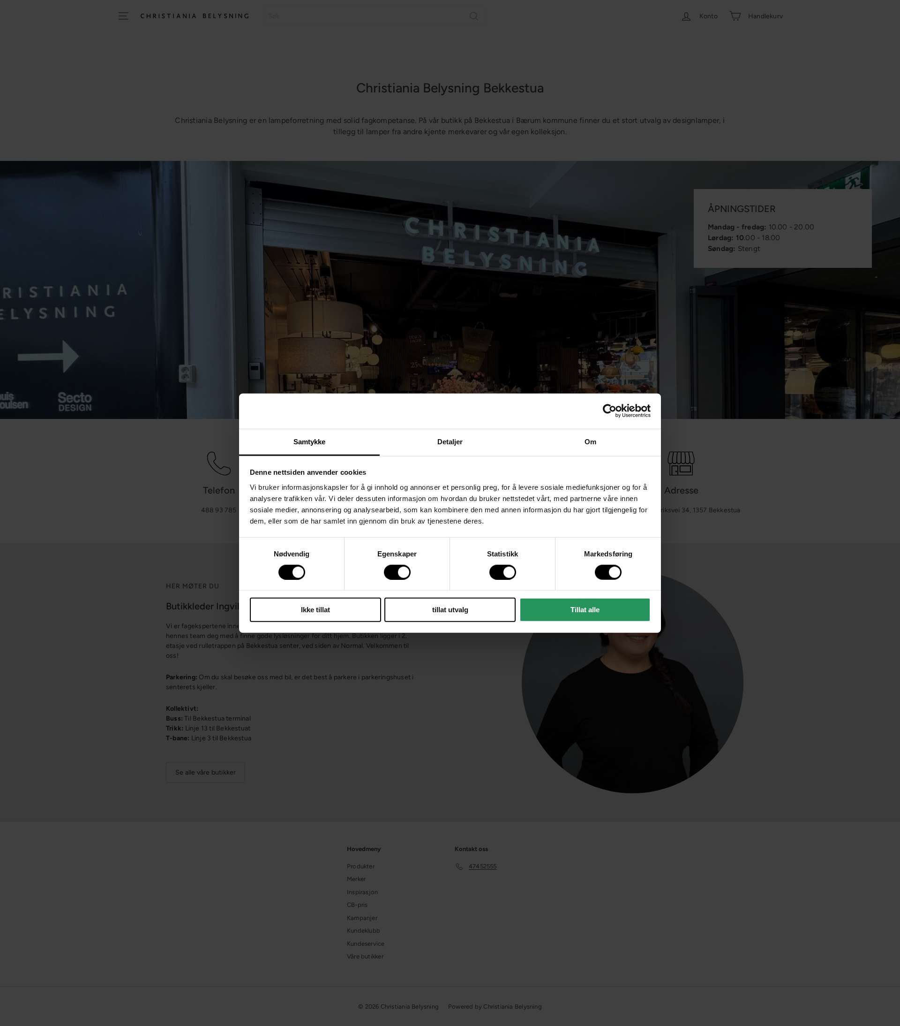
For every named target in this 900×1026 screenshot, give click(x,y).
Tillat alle (585, 610)
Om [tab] (590, 441)
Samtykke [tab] (309, 441)
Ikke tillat (315, 610)
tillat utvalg (450, 610)
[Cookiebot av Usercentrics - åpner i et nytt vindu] (610, 411)
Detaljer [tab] (450, 441)
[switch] (397, 572)
